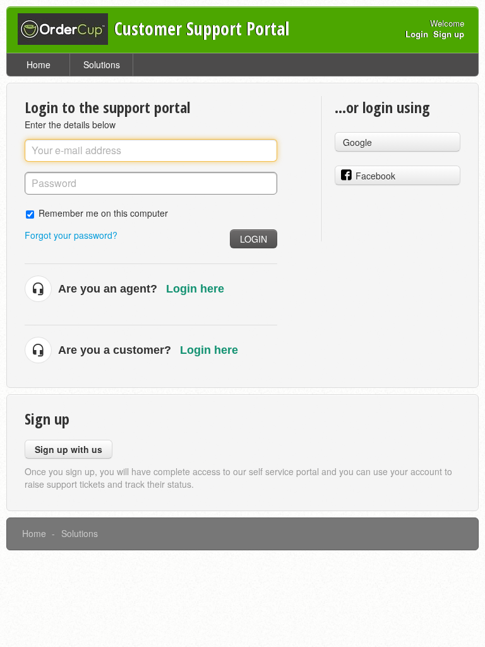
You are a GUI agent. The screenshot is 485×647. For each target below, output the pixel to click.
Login (253, 239)
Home (39, 64)
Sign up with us (68, 449)
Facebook (375, 175)
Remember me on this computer (103, 213)
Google (357, 142)
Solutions (101, 64)
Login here (195, 288)
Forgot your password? (71, 235)
